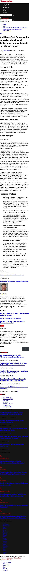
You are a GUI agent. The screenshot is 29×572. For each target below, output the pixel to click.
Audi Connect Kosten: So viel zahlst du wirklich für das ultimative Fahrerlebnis (14, 437)
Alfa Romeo (5, 6)
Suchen (2, 346)
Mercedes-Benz (8, 403)
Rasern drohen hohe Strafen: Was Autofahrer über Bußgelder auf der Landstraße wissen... (13, 517)
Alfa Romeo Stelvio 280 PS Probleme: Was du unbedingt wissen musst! (13, 429)
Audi (4, 9)
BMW (4, 530)
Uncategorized (7, 406)
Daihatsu (5, 546)
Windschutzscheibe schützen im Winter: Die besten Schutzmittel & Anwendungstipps (13, 380)
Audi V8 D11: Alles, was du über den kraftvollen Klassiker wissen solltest (12, 322)
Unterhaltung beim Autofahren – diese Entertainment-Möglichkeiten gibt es (11, 413)
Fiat (4, 549)
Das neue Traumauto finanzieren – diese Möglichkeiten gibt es (12, 421)
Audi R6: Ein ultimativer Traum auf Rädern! (11, 318)
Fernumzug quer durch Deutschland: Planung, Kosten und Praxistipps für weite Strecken (13, 364)
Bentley (4, 10)
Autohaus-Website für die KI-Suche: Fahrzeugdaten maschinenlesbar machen (12, 356)
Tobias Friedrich (6, 50)
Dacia (4, 544)
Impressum (10, 558)
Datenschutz (17, 558)
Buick (4, 536)
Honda (4, 552)
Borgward (5, 532)
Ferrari (4, 547)
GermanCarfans (6, 4)
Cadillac (5, 539)
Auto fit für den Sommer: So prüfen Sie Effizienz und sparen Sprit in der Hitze (14, 372)
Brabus (5, 533)
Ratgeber (5, 12)
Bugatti (5, 535)
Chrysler (5, 541)
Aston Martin (6, 7)
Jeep (4, 553)
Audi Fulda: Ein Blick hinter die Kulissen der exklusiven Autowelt (14, 281)
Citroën (5, 542)
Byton (4, 538)
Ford (4, 550)
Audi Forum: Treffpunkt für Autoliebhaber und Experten (12, 275)
